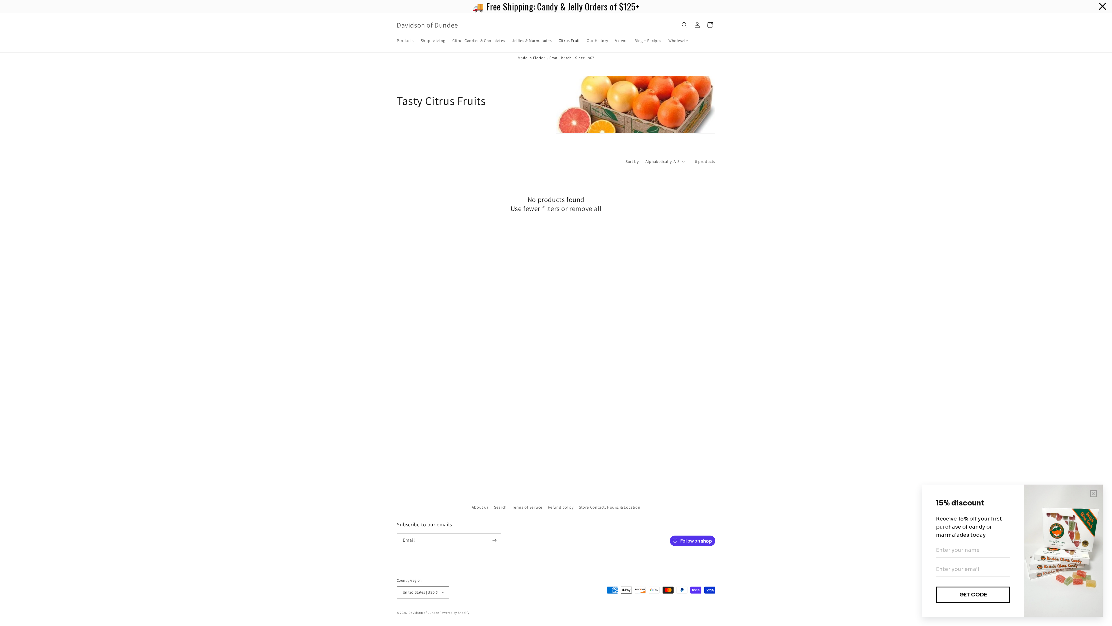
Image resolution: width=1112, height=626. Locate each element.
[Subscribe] (494, 540)
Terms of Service (527, 507)
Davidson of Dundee (424, 613)
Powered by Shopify (454, 613)
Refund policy (561, 507)
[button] (684, 25)
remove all (585, 208)
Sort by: (632, 161)
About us (480, 507)
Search (500, 507)
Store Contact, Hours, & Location (609, 507)
